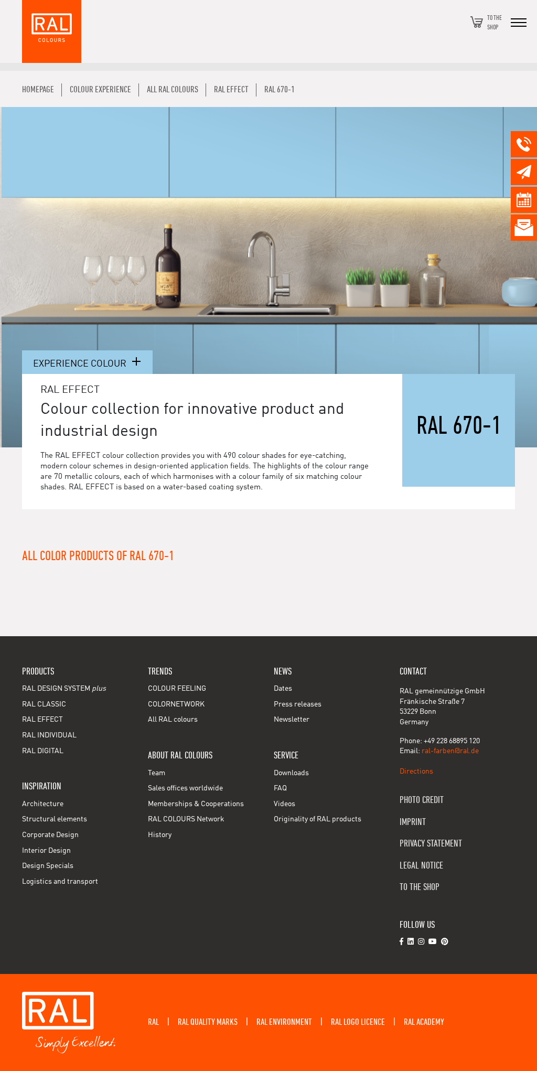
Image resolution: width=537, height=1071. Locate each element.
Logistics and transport (60, 881)
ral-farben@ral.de (450, 751)
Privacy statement (431, 844)
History (159, 835)
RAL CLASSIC (44, 704)
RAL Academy (424, 1022)
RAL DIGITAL (42, 751)
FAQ (280, 788)
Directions (416, 771)
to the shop (419, 887)
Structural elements (54, 819)
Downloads (291, 773)
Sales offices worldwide (185, 788)
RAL (153, 1022)
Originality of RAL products (317, 819)
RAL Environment (284, 1022)
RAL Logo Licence (358, 1022)
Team (156, 773)
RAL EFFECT (42, 719)
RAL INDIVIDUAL (49, 735)
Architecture (42, 804)
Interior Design (46, 850)
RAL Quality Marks (208, 1022)
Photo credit (422, 800)
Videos (284, 804)
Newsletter (291, 719)
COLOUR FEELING (177, 688)
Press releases (297, 704)
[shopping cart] (477, 22)
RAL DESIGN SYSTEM (64, 688)
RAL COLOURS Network (186, 819)
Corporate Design (50, 835)
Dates (283, 688)
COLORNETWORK (176, 704)
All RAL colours (173, 719)
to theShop (494, 22)
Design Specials (47, 866)
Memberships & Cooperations (196, 804)
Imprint (413, 822)
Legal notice (421, 866)
